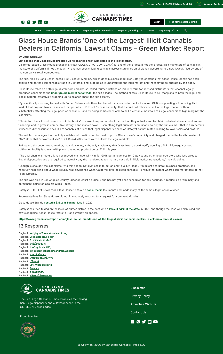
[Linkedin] (40, 22)
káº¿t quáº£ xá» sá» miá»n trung (48, 233)
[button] (185, 30)
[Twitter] (34, 22)
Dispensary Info (167, 30)
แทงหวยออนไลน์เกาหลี (41, 257)
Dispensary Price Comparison (98, 30)
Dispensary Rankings (129, 30)
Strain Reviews (67, 30)
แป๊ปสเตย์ (34, 261)
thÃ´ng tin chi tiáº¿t (41, 247)
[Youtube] (46, 22)
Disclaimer (137, 288)
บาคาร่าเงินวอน (38, 254)
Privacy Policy (140, 296)
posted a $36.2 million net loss (63, 202)
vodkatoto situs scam (42, 236)
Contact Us (138, 312)
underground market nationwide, (71, 92)
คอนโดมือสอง (37, 272)
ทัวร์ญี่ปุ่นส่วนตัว (38, 243)
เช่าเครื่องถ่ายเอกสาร (41, 264)
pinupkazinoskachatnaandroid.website (52, 250)
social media (94, 190)
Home (38, 30)
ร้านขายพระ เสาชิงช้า (41, 240)
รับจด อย (34, 268)
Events (150, 30)
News (49, 30)
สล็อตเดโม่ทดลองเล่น (41, 275)
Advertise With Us (143, 304)
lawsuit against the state (124, 209)
